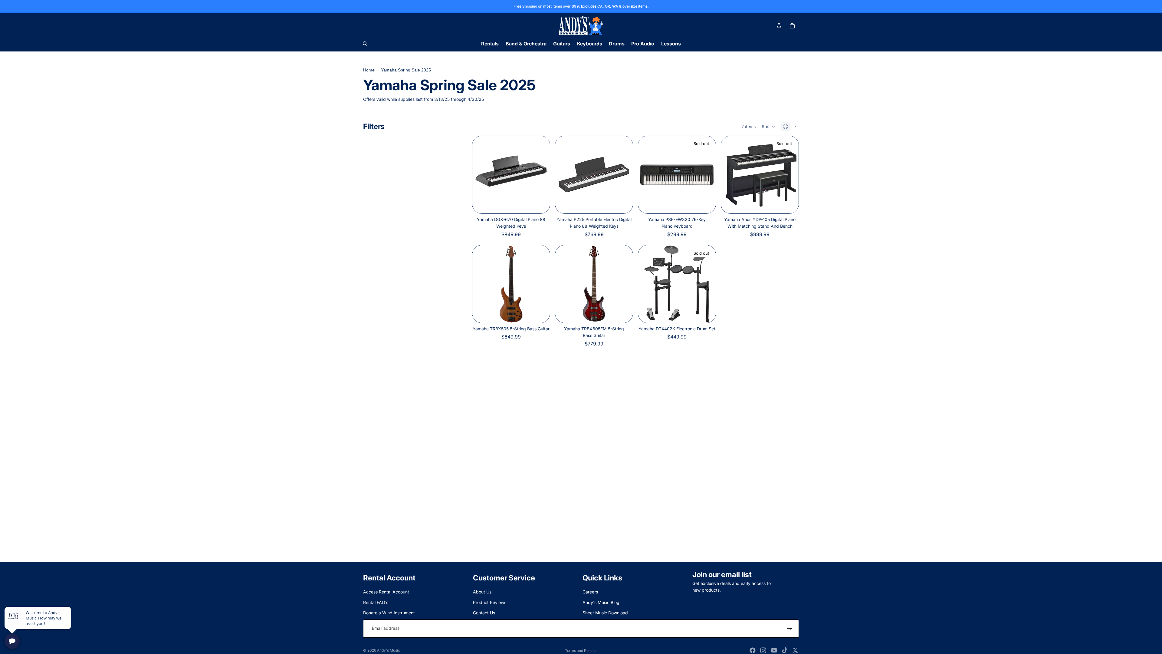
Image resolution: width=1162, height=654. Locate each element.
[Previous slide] (481, 174)
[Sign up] (789, 628)
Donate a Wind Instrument (389, 613)
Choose (545, 203)
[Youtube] (774, 650)
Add (545, 313)
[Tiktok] (784, 650)
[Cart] (792, 25)
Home (369, 70)
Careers (590, 592)
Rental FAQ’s (375, 602)
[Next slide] (541, 174)
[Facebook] (752, 650)
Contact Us (484, 613)
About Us (482, 592)
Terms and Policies (581, 650)
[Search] (365, 43)
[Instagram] (763, 650)
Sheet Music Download (605, 613)
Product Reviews (489, 602)
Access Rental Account (386, 592)
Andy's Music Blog (601, 602)
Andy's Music (388, 650)
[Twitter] (795, 650)
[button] (768, 126)
